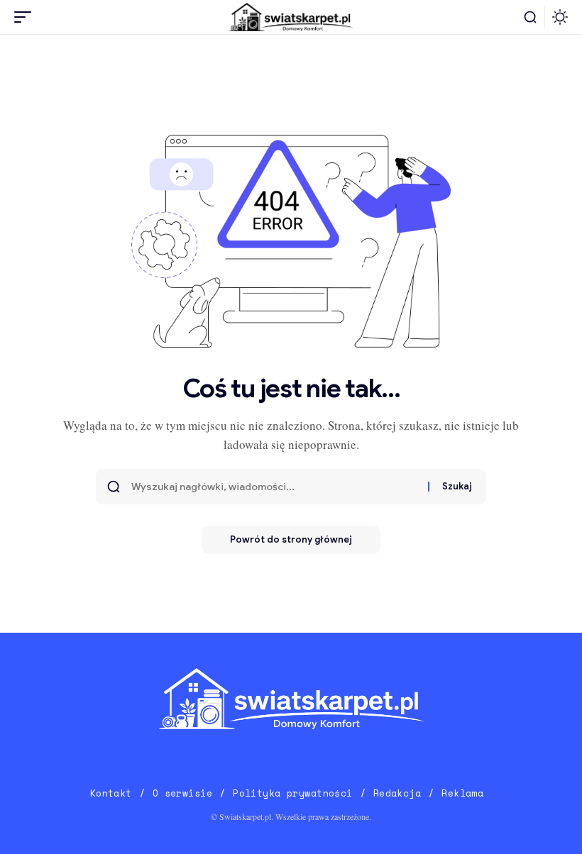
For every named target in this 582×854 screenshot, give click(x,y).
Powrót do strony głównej (291, 539)
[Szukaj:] (274, 486)
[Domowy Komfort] (291, 17)
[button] (26, 17)
